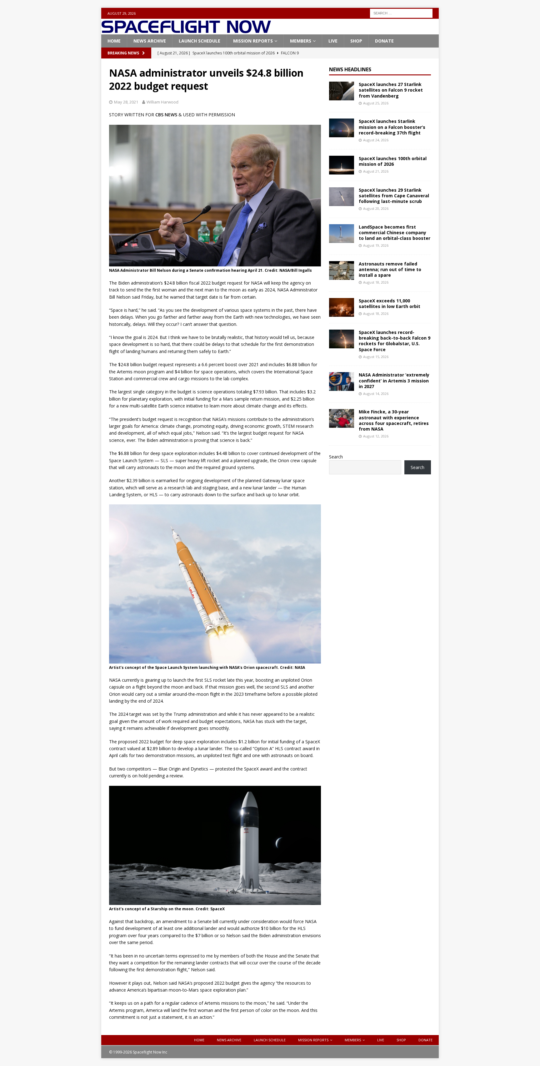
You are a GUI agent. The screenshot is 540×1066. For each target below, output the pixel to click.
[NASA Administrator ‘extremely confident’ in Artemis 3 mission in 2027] (341, 381)
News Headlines (350, 69)
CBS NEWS (166, 115)
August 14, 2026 (375, 393)
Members (300, 41)
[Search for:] (401, 13)
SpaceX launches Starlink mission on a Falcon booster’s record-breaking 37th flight (392, 126)
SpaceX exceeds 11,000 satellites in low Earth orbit (389, 303)
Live (333, 41)
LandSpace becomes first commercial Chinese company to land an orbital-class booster (394, 232)
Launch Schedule (199, 41)
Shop (356, 41)
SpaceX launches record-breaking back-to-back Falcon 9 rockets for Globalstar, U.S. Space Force (394, 340)
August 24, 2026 (375, 140)
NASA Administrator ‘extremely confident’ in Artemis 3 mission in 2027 (394, 380)
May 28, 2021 (126, 102)
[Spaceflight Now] (186, 31)
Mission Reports (253, 41)
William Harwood (162, 102)
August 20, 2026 (375, 208)
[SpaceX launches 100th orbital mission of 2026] (341, 165)
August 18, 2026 (375, 282)
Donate (384, 41)
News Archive (149, 41)
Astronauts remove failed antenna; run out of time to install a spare (390, 269)
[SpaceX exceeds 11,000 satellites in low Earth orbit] (341, 307)
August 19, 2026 (375, 245)
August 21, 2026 (375, 171)
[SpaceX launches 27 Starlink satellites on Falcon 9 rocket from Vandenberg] (341, 91)
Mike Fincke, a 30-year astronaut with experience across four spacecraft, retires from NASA (394, 420)
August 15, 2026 (375, 356)
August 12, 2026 (375, 436)
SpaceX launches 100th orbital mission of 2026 (393, 161)
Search (336, 457)
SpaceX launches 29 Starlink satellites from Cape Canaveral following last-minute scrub (394, 195)
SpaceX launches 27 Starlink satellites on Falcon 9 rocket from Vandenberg (391, 90)
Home (114, 41)
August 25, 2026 (375, 103)
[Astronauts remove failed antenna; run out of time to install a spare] (341, 270)
